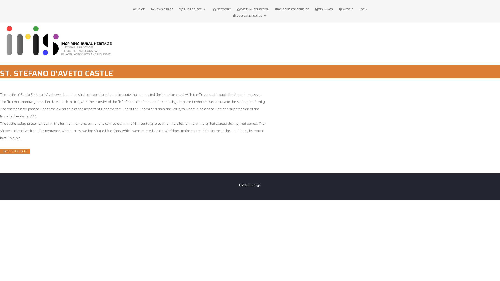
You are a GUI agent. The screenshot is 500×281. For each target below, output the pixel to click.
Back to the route (15, 151)
